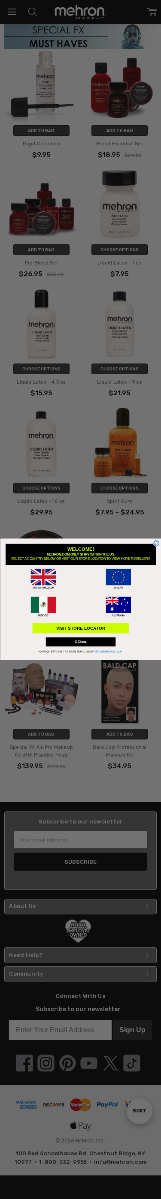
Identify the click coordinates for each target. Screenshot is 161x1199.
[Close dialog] (156, 544)
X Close (81, 642)
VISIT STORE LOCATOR (80, 628)
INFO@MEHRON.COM (108, 651)
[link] (43, 579)
